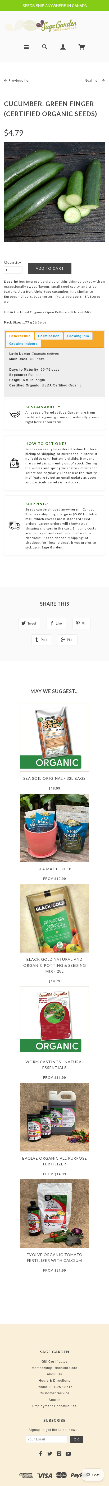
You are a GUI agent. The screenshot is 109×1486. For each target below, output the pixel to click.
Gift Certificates (55, 1361)
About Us (54, 1374)
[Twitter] (50, 1453)
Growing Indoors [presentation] (23, 343)
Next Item (93, 80)
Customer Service (55, 1393)
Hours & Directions (54, 1380)
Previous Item (19, 80)
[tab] (20, 336)
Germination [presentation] (49, 336)
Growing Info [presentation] (78, 336)
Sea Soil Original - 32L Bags (54, 778)
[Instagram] (59, 1453)
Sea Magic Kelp (54, 869)
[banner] (54, 25)
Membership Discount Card (55, 1367)
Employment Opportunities (54, 1406)
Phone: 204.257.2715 (55, 1386)
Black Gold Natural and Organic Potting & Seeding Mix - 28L (54, 965)
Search (55, 1399)
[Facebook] (40, 1453)
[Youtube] (68, 1453)
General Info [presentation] (20, 336)
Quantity (12, 262)
